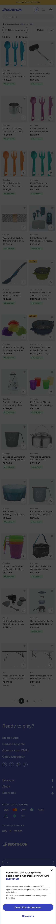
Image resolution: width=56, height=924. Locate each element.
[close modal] (51, 870)
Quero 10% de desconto (28, 907)
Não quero (28, 916)
